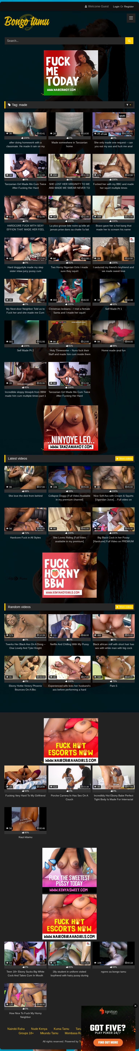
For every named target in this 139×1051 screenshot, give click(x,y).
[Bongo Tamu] (69, 23)
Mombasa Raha (75, 1033)
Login (116, 6)
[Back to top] (128, 1040)
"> (42, 94)
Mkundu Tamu (49, 1033)
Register (129, 6)
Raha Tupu (109, 1028)
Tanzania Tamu (85, 1028)
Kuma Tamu (61, 1028)
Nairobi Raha (16, 1028)
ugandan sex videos (105, 1033)
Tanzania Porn (87, 1041)
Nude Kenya (39, 1028)
